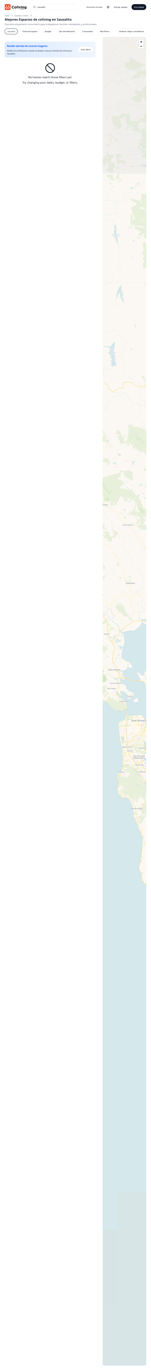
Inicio (7, 15)
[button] (141, 42)
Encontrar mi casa (94, 7)
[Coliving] (16, 7)
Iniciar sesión (120, 7)
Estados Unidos (21, 15)
